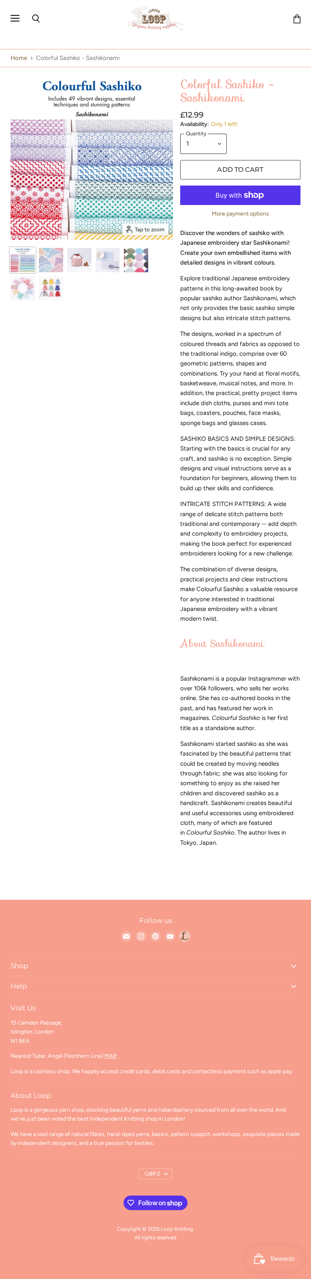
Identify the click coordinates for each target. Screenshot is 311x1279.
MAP (110, 1056)
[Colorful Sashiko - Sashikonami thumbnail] (23, 260)
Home (19, 58)
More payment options (240, 214)
